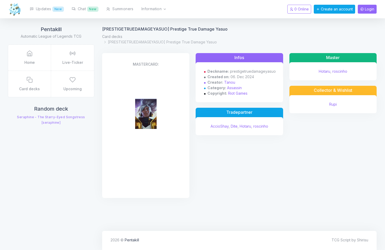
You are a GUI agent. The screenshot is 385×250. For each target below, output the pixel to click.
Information (152, 9)
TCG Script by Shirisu (350, 240)
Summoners (122, 9)
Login (369, 9)
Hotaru (245, 126)
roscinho (260, 126)
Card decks (112, 36)
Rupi (333, 104)
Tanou (229, 82)
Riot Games (238, 93)
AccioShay (220, 126)
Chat (86, 9)
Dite (234, 126)
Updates (48, 9)
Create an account (336, 9)
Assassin (234, 88)
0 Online (301, 9)
